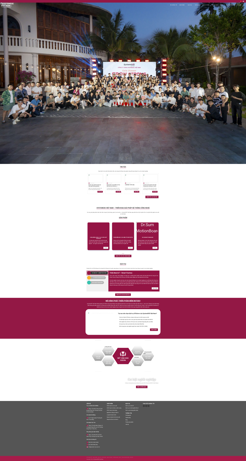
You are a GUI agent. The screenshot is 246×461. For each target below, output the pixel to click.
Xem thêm (100, 191)
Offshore (197, 5)
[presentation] (122, 253)
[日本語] (243, 1)
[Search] (244, 5)
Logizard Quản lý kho (111, 414)
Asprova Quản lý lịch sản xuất (113, 417)
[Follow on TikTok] (146, 406)
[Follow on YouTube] (148, 406)
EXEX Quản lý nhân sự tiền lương (114, 408)
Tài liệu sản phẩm (230, 5)
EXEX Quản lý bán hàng (112, 410)
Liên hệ (239, 5)
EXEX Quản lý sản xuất (112, 405)
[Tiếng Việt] (241, 1)
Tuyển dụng (215, 5)
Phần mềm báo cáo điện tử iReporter (123, 237)
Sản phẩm (181, 5)
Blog (221, 5)
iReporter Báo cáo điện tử (112, 419)
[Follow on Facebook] (144, 406)
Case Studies (205, 5)
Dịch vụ (190, 5)
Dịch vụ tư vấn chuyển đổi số (131, 408)
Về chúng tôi (173, 5)
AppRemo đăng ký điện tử (112, 412)
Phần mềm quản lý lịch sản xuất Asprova (98, 238)
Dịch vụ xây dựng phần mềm (131, 410)
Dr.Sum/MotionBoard (147, 237)
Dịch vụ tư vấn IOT (129, 405)
